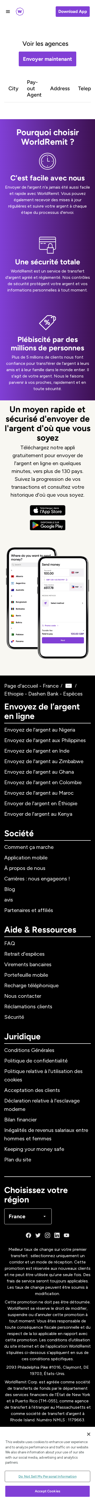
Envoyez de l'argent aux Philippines (45, 740)
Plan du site (17, 1159)
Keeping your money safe (34, 1149)
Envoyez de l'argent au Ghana (39, 772)
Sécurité (14, 1017)
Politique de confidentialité (36, 1060)
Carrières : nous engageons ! (37, 878)
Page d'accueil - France (31, 686)
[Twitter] (38, 1235)
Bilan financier (20, 1119)
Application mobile (26, 857)
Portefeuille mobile (26, 975)
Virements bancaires (27, 964)
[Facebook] (28, 1235)
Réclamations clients (28, 1006)
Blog (9, 889)
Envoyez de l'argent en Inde (36, 751)
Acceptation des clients (32, 1090)
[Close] (88, 1434)
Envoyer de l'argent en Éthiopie (40, 803)
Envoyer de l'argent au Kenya (38, 814)
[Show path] (68, 686)
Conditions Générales (29, 1050)
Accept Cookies (47, 1491)
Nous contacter (22, 996)
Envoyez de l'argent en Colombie (43, 782)
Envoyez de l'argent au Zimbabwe (43, 761)
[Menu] (8, 11)
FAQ (9, 943)
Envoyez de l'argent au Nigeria (39, 730)
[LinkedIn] (57, 1235)
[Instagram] (47, 1235)
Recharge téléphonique (31, 985)
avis (8, 899)
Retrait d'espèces (24, 954)
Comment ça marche (29, 847)
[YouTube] (66, 1235)
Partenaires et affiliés (28, 910)
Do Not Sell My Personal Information (47, 1476)
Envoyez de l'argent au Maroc (39, 793)
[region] (47, 1464)
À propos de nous (24, 868)
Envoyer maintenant (47, 59)
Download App (72, 11)
